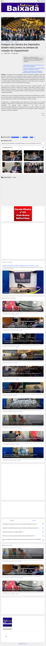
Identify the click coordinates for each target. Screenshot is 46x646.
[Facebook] (1, 1)
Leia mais (17, 314)
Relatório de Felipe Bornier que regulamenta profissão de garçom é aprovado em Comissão (11, 169)
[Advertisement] (11, 64)
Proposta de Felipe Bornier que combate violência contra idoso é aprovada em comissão (32, 157)
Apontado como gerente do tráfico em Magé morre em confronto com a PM (20, 265)
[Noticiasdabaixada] (5, 1)
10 (4, 452)
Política (16, 41)
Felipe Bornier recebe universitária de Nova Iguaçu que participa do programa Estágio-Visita (34, 169)
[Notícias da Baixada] (23, 11)
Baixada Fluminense (9, 41)
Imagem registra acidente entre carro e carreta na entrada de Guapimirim (23, 310)
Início (2, 41)
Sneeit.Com (25, 643)
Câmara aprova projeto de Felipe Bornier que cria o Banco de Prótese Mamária (11, 157)
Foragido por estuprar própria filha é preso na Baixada (18, 326)
